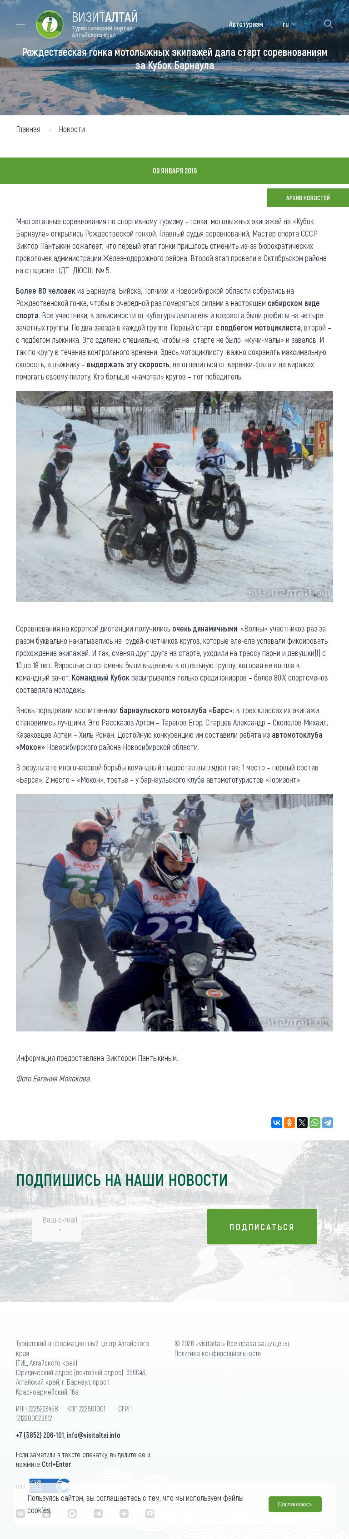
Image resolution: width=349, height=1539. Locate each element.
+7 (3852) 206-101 (40, 1434)
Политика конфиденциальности (217, 1353)
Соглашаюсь (295, 1504)
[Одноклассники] (289, 1122)
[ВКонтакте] (276, 1122)
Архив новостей (308, 198)
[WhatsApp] (314, 1122)
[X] (302, 1122)
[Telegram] (327, 1122)
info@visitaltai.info (93, 1434)
